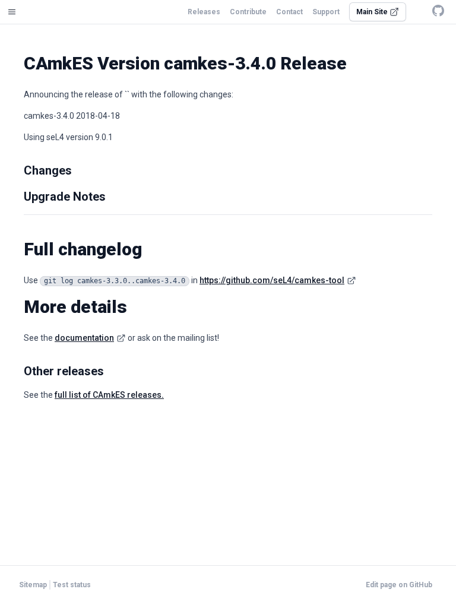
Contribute (248, 12)
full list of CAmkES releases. (109, 395)
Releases (204, 12)
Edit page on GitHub (399, 585)
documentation (84, 338)
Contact (289, 12)
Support (326, 12)
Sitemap (33, 585)
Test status (72, 585)
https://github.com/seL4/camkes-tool (272, 280)
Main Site (373, 12)
